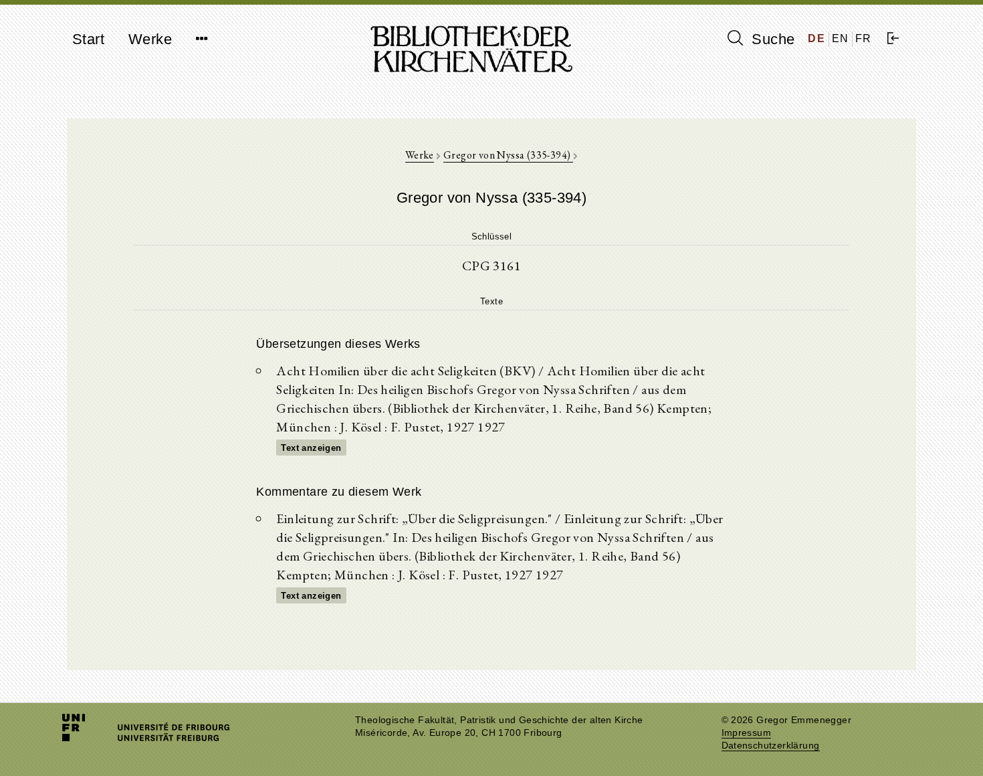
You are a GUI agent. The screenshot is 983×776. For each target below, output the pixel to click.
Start (88, 39)
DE (816, 38)
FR (863, 38)
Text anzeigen (311, 448)
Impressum (747, 733)
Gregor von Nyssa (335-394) (508, 155)
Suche (771, 39)
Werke (150, 39)
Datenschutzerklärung (771, 746)
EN (840, 38)
